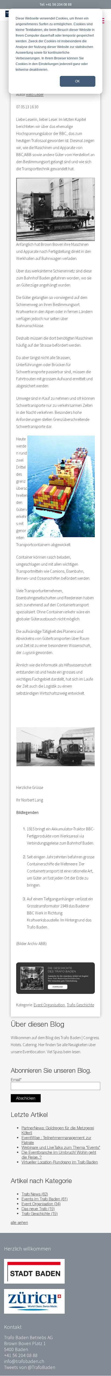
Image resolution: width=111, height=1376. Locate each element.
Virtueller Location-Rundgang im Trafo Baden (60, 1161)
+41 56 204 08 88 (59, 4)
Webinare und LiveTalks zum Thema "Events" (61, 1147)
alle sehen (19, 1222)
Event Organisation (49, 1004)
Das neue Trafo (38, 1208)
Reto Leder (35, 94)
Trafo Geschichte (80, 1004)
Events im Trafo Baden (45, 1198)
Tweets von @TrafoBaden (29, 1367)
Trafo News (35, 1193)
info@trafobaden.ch (24, 1361)
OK (77, 81)
